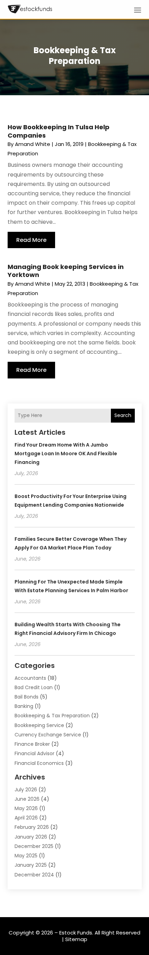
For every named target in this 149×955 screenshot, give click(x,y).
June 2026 (27, 798)
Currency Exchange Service (48, 734)
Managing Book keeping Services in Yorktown (66, 270)
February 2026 (32, 827)
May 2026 (26, 808)
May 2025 (26, 855)
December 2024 (34, 874)
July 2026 (26, 789)
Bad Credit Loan (34, 687)
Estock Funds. (76, 932)
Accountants (30, 678)
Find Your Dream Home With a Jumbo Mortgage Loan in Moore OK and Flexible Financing (66, 453)
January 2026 (31, 836)
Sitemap (76, 939)
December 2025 (34, 846)
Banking (24, 706)
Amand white (32, 144)
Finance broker (32, 744)
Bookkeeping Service (39, 725)
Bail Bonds (26, 696)
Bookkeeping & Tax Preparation (52, 715)
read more (31, 240)
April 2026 (26, 817)
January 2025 (31, 865)
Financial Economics (39, 763)
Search (122, 415)
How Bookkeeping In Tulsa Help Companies (58, 131)
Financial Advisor (34, 753)
